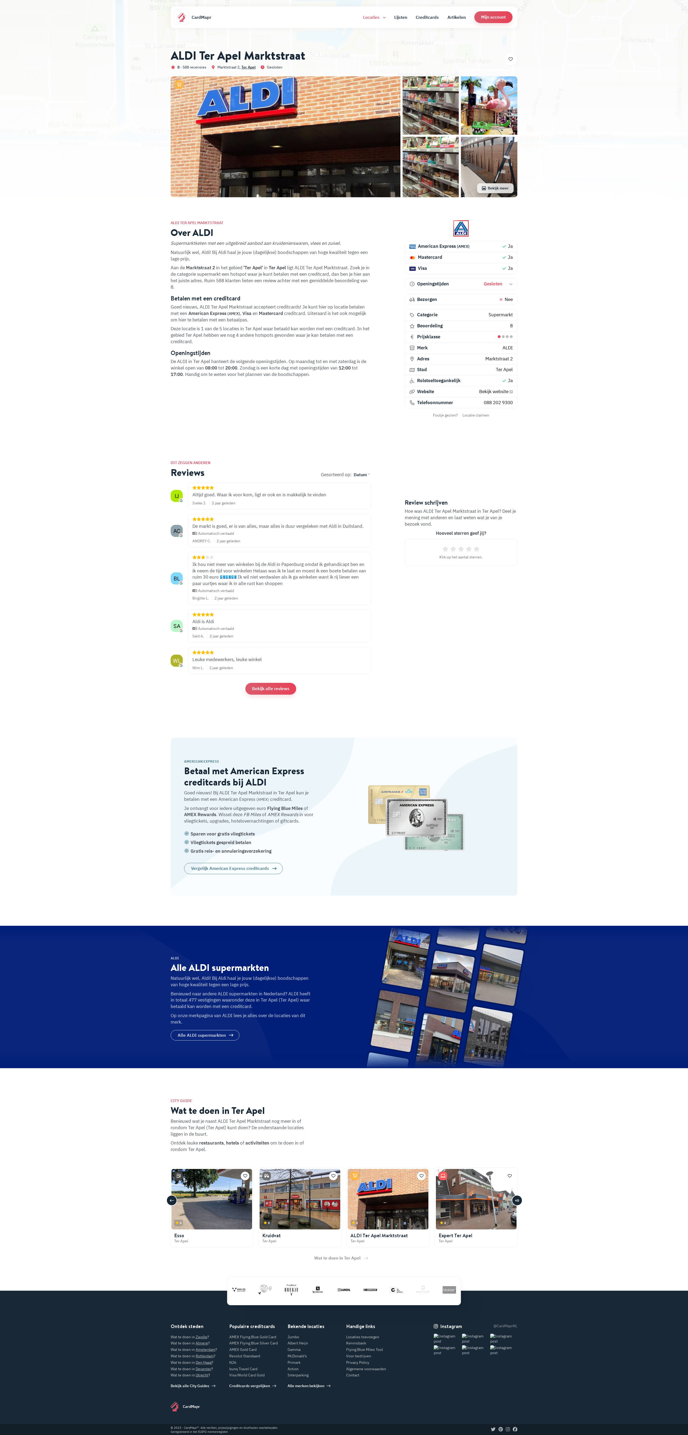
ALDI (508, 348)
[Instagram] (508, 1429)
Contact (352, 1375)
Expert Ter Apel (455, 1235)
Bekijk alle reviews (270, 688)
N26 (232, 1362)
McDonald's (297, 1356)
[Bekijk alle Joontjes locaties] (335, 1290)
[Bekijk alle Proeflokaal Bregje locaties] (256, 1290)
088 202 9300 (498, 403)
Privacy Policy (357, 1362)
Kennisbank (356, 1343)
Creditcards (427, 17)
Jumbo (293, 1336)
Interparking (298, 1375)
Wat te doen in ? (190, 1336)
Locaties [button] (372, 17)
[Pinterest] (501, 1429)
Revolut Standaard (244, 1356)
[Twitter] (493, 1429)
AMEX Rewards (200, 814)
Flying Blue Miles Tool (364, 1349)
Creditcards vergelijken (249, 1385)
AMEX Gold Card (243, 1349)
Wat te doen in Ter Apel (337, 1258)
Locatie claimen (476, 415)
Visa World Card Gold (247, 1375)
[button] (493, 17)
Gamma (294, 1349)
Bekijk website (494, 391)
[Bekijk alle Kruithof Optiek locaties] (388, 1290)
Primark (294, 1362)
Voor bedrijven (358, 1356)
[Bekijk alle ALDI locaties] (461, 228)
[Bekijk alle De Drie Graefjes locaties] (362, 1290)
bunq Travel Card (243, 1368)
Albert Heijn (298, 1343)
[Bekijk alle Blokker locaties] (415, 1290)
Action (293, 1368)
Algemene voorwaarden (366, 1368)
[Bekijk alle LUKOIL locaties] (309, 1290)
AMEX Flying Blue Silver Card (253, 1343)
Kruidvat (271, 1235)
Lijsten (400, 17)
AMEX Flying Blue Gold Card (252, 1336)
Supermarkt (501, 315)
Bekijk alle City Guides (190, 1385)
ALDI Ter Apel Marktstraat (379, 1235)
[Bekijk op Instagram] (447, 1339)
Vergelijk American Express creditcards (230, 868)
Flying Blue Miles (285, 808)
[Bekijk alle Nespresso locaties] (283, 1290)
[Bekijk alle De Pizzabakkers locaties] (441, 1290)
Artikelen (456, 17)
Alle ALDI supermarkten (202, 1035)
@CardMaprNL (505, 1325)
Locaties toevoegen (362, 1336)
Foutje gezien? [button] (445, 415)
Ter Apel (248, 67)
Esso (179, 1235)
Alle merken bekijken (306, 1385)
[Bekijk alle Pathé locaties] (230, 1290)
